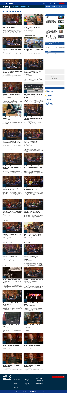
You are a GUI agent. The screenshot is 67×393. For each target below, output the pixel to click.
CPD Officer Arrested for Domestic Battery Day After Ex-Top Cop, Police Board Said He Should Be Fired (51, 22)
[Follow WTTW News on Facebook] (57, 6)
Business (10, 9)
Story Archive (23, 6)
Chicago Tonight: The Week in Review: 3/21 (32, 346)
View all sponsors (54, 78)
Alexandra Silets (30, 52)
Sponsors (26, 386)
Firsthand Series (49, 96)
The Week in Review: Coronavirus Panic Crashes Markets (12, 26)
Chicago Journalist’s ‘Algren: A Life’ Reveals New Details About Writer (12, 281)
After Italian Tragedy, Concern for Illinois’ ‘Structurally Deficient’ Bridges (33, 96)
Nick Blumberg (9, 28)
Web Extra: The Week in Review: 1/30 (12, 325)
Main (13, 6)
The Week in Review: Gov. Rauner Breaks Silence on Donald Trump (33, 166)
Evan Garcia (8, 74)
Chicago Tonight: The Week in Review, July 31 (11, 303)
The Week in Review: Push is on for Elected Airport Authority (33, 280)
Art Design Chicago (49, 91)
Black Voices (48, 94)
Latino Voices (48, 100)
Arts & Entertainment (6, 9)
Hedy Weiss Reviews (50, 98)
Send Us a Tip (27, 383)
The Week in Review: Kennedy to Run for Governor (12, 235)
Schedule (16, 391)
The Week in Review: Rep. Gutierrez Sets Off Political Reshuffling (31, 142)
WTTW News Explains (50, 104)
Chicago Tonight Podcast (39, 380)
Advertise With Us (27, 384)
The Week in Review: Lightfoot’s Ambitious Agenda (12, 50)
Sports (33, 9)
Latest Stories (16, 377)
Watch (17, 6)
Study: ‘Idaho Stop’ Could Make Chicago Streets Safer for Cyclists (33, 235)
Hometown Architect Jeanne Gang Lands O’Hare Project (33, 50)
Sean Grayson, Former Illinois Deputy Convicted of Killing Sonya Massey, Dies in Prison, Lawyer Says (51, 32)
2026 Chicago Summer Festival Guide (51, 17)
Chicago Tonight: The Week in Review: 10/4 (11, 365)
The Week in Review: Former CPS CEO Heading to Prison (33, 188)
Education (18, 9)
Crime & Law (14, 9)
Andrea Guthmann (30, 30)
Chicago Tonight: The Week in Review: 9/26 (11, 346)
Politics (24, 9)
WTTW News (8, 190)
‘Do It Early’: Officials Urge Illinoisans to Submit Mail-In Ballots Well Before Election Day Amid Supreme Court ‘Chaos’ (51, 37)
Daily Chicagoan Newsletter (40, 382)
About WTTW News (27, 380)
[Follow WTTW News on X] (59, 6)
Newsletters (54, 6)
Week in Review (49, 103)
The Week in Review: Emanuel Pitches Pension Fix (11, 95)
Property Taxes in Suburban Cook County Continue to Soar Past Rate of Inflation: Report (51, 26)
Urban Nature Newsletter (39, 383)
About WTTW (22, 391)
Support (26, 391)
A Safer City (48, 90)
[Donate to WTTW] (33, 391)
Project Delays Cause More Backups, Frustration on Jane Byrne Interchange (32, 27)
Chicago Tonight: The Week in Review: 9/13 (32, 365)
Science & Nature (28, 9)
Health (22, 9)
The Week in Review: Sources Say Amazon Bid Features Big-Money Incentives (12, 167)
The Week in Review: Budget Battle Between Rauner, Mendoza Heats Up (12, 212)
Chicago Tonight (49, 95)
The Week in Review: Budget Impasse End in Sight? (11, 188)
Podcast (48, 6)
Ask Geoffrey (48, 92)
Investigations (48, 99)
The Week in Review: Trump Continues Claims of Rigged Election (31, 257)
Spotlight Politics (49, 102)
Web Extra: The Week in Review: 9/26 (33, 325)
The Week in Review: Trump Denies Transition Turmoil (10, 257)
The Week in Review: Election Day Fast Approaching (12, 72)
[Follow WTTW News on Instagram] (61, 6)
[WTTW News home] (6, 7)
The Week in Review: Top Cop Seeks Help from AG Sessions (32, 211)
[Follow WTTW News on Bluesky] (63, 6)
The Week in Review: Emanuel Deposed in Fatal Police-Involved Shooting (33, 118)
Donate (61, 3)
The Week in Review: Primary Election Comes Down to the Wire (12, 142)
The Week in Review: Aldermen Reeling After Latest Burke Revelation (32, 72)
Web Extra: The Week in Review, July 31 (33, 303)
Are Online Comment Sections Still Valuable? (12, 117)
